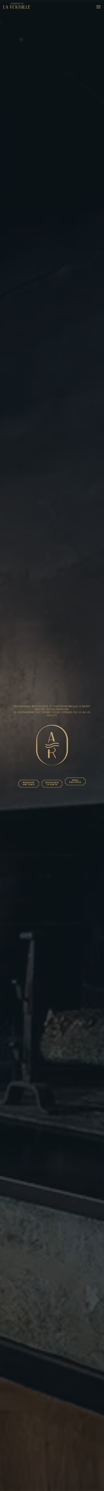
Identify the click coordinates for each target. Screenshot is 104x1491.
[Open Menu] (98, 7)
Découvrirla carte (52, 784)
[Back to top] (98, 1485)
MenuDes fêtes (75, 781)
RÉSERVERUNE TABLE (29, 784)
